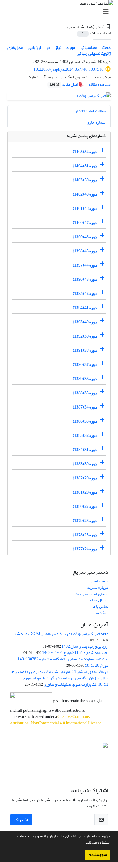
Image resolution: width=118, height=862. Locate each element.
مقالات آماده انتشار (90, 111)
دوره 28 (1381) (85, 492)
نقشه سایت (99, 613)
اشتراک (21, 819)
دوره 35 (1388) (85, 393)
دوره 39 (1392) (85, 336)
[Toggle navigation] (60, 12)
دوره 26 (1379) (85, 521)
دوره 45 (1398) (85, 251)
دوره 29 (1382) (85, 478)
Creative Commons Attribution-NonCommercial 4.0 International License (55, 720)
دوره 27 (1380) (85, 506)
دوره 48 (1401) (85, 208)
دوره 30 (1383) (85, 464)
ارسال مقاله (98, 600)
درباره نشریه (97, 587)
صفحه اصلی (99, 581)
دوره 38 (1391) (85, 350)
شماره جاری (96, 122)
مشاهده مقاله (100, 84)
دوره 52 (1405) (85, 152)
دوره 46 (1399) (85, 237)
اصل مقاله (64, 84)
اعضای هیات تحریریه (91, 594)
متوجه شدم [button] (98, 854)
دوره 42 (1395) (85, 294)
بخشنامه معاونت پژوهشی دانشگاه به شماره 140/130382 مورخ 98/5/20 (63, 662)
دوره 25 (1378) (85, 535)
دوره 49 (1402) (85, 194)
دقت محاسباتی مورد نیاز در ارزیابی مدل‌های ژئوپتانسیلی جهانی (59, 50)
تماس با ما (100, 606)
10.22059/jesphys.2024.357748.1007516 (68, 69)
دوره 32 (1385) (85, 435)
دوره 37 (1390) (85, 365)
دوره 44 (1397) (85, 265)
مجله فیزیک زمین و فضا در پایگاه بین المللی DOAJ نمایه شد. (60, 634)
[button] (83, 843)
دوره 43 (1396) (85, 279)
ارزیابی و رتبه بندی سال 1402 (84, 646)
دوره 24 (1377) (85, 549)
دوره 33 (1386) (85, 421)
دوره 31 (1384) (85, 450)
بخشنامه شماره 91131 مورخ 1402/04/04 (75, 653)
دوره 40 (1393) (85, 322)
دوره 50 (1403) (85, 180)
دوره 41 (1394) (85, 308)
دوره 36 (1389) (85, 379)
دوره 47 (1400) (85, 223)
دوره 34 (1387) (85, 407)
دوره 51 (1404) (85, 166)
